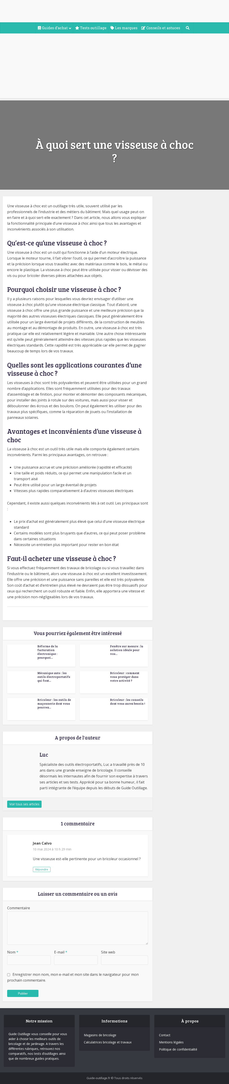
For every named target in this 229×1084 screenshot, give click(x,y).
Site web (108, 952)
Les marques (125, 27)
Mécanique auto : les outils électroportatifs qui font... (53, 677)
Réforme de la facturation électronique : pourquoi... (47, 652)
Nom (12, 952)
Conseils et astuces (162, 27)
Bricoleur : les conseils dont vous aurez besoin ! (127, 702)
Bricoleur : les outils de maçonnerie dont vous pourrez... (54, 703)
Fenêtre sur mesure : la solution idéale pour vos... (126, 650)
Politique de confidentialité (178, 1049)
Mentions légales (171, 1042)
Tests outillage (92, 27)
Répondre (41, 869)
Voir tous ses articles (24, 804)
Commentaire (18, 907)
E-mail (60, 952)
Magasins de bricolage (100, 1035)
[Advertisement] (114, 67)
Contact (164, 1035)
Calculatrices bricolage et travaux (107, 1042)
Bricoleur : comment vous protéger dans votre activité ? (124, 677)
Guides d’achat (54, 27)
